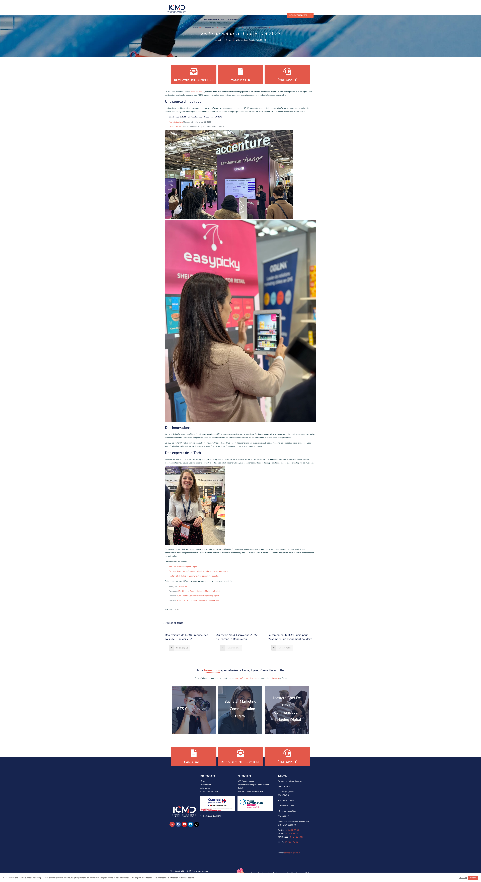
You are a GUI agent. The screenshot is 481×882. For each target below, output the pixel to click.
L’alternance (205, 788)
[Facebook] (178, 824)
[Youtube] (184, 824)
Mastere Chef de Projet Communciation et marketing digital (193, 576)
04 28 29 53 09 (291, 833)
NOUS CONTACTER (299, 15)
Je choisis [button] (463, 878)
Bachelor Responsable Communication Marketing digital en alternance (198, 571)
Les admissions (206, 784)
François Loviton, (176, 122)
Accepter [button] (473, 877)
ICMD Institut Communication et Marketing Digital (199, 591)
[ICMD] (176, 9)
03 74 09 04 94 (291, 842)
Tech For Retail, (197, 91)
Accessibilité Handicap (209, 791)
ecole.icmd (183, 586)
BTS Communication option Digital (183, 566)
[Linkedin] (190, 824)
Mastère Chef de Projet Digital (250, 791)
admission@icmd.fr (292, 853)
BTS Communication (245, 781)
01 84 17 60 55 (292, 830)
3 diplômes (274, 678)
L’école (202, 781)
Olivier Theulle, (175, 126)
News (228, 40)
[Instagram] (172, 824)
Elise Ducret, (174, 117)
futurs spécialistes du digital (246, 678)
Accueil (218, 40)
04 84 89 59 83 (297, 837)
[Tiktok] (196, 824)
